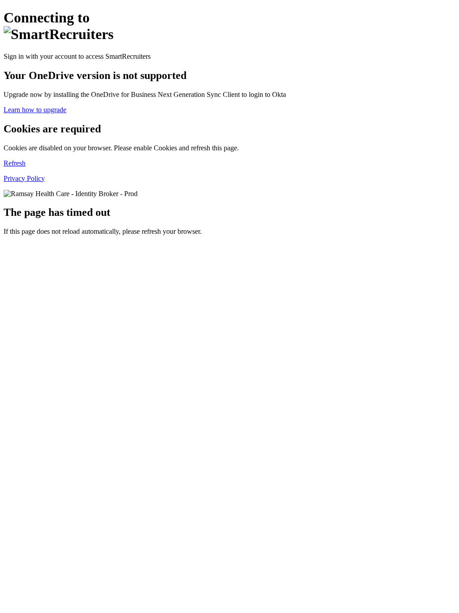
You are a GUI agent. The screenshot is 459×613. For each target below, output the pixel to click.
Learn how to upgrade (35, 110)
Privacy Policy (24, 178)
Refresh (15, 163)
